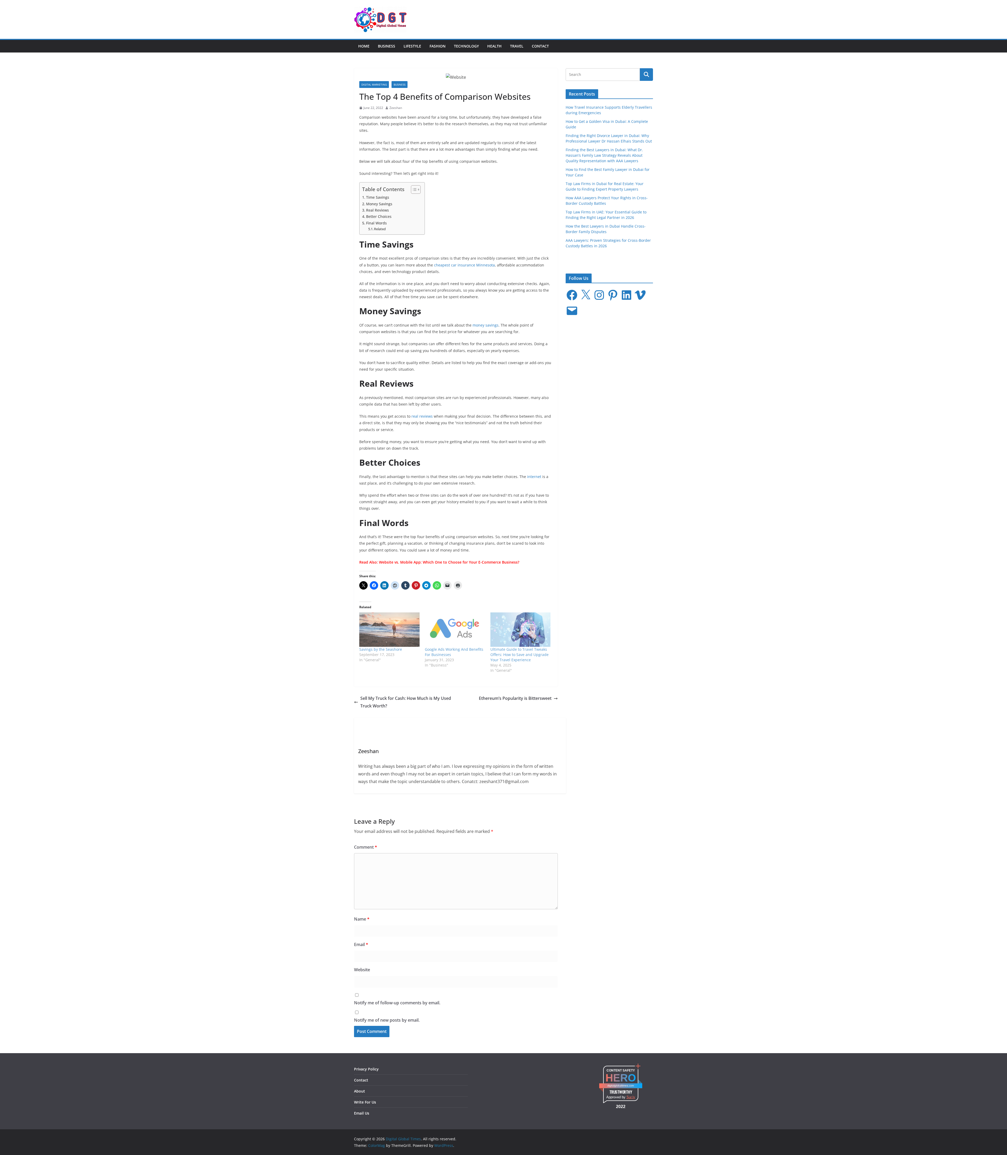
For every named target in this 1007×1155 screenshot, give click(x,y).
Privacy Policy (366, 1069)
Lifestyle (412, 46)
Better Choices (379, 216)
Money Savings (379, 203)
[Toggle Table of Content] (413, 189)
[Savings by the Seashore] (389, 629)
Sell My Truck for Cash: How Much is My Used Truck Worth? (405, 702)
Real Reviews (377, 210)
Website (362, 970)
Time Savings (377, 197)
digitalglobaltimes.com (620, 1085)
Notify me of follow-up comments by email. (397, 1003)
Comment (365, 847)
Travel (516, 46)
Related (380, 229)
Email (361, 944)
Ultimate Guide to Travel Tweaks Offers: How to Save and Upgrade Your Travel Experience (519, 654)
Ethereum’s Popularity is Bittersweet (515, 698)
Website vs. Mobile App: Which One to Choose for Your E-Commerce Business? (449, 562)
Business (386, 46)
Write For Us (365, 1102)
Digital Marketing (374, 84)
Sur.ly (630, 1097)
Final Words (376, 222)
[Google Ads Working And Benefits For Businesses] (455, 629)
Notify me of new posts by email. (387, 1020)
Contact (540, 46)
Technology (466, 46)
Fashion (438, 46)
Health (494, 46)
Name (361, 919)
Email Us (361, 1113)
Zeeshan (395, 108)
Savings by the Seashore (380, 649)
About (359, 1091)
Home (363, 46)
